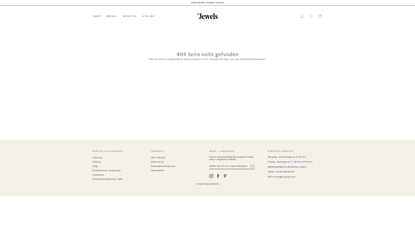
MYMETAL (130, 16)
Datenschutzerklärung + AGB (107, 179)
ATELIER (148, 16)
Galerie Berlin (158, 170)
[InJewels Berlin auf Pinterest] (225, 176)
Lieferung (97, 157)
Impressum (98, 175)
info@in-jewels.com (285, 177)
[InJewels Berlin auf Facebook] (218, 176)
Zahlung (96, 162)
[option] (207, 3)
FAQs (95, 166)
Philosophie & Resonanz (163, 166)
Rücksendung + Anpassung (106, 170)
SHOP (97, 16)
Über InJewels (158, 157)
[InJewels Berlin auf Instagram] (211, 176)
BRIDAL (112, 16)
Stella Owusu (157, 162)
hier (226, 59)
